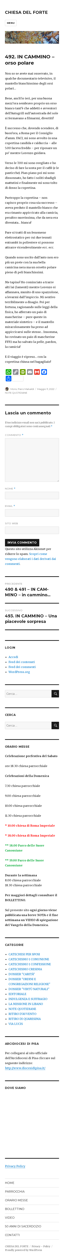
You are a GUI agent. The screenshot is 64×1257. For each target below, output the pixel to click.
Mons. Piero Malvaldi (22, 389)
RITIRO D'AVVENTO (22, 1014)
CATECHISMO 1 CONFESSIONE (30, 964)
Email (10, 506)
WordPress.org (19, 672)
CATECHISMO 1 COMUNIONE (29, 959)
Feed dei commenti (22, 667)
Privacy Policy (15, 1166)
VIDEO (10, 1217)
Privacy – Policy (41, 1246)
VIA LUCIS (16, 1024)
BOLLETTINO (14, 1209)
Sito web (11, 523)
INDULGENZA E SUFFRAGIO (28, 999)
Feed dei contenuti (22, 662)
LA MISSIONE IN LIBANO (26, 1004)
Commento (14, 435)
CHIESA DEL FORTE (26, 12)
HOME (9, 1183)
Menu (11, 22)
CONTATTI (12, 1235)
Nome (10, 488)
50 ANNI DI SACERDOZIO (23, 1226)
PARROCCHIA (15, 1191)
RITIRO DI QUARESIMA (25, 1019)
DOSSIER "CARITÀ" (22, 974)
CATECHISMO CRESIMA (25, 969)
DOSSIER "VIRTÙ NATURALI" (29, 989)
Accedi (13, 657)
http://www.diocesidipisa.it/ (25, 1068)
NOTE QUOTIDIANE (16, 392)
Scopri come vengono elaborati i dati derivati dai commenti (30, 559)
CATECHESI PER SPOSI (24, 954)
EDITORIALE (17, 994)
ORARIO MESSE (16, 1200)
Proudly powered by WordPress (23, 1250)
